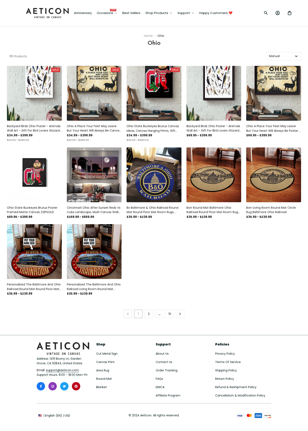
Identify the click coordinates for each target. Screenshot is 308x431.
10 (169, 314)
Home (148, 36)
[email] (62, 370)
